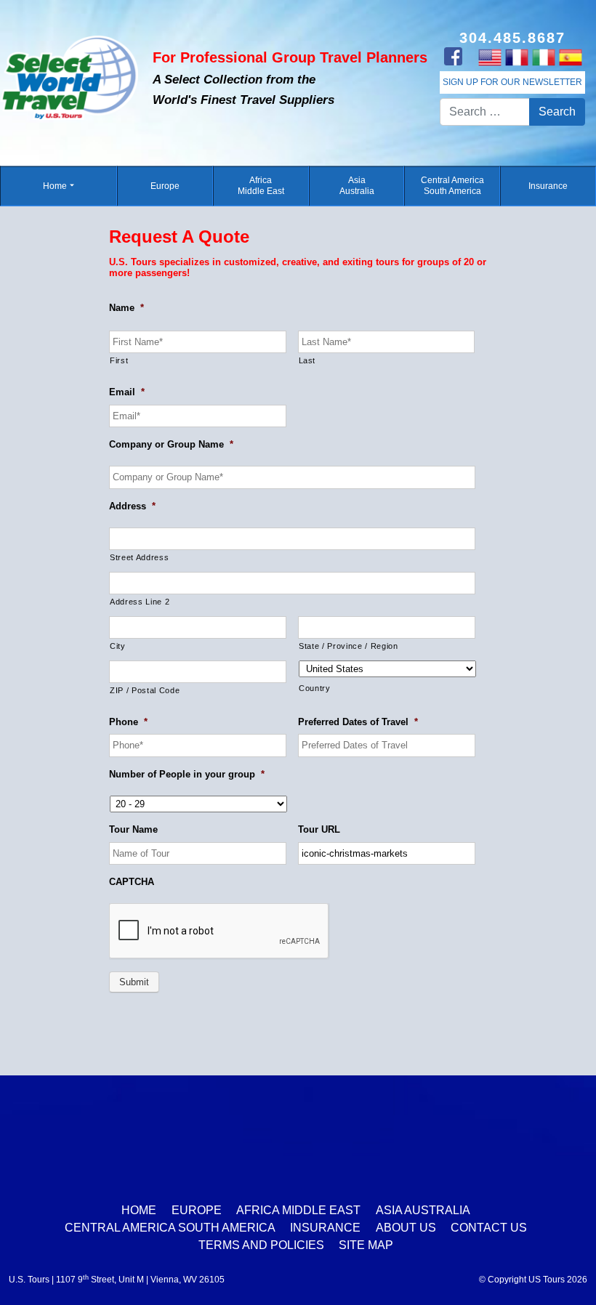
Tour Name (133, 829)
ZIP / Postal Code (145, 690)
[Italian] (543, 57)
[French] (516, 57)
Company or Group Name (171, 444)
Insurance (548, 186)
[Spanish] (570, 57)
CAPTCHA (131, 881)
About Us (406, 1227)
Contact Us (489, 1227)
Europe (165, 186)
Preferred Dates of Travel (358, 721)
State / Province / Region (348, 646)
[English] (489, 57)
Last (307, 360)
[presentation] (219, 931)
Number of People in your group (187, 774)
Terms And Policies (261, 1245)
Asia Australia (356, 185)
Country (315, 688)
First (119, 360)
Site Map (366, 1245)
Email (127, 392)
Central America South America (452, 185)
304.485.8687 (512, 38)
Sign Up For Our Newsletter (512, 82)
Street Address (139, 557)
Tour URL (319, 829)
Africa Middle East (261, 185)
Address (132, 506)
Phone (128, 721)
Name (126, 307)
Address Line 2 (139, 601)
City (118, 646)
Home (55, 186)
